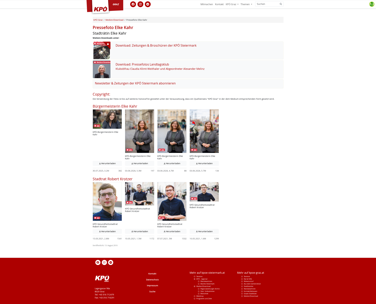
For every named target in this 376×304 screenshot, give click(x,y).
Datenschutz (152, 279)
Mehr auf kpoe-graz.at (250, 272)
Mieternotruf (249, 281)
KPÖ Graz (231, 4)
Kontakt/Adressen (250, 291)
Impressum (152, 285)
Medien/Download (203, 286)
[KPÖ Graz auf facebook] (133, 4)
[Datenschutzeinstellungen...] (371, 4)
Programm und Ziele (204, 298)
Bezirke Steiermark (207, 284)
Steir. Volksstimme (207, 291)
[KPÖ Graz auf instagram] (140, 4)
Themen (245, 4)
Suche (152, 291)
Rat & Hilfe (248, 279)
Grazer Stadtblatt (250, 293)
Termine (199, 276)
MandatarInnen (250, 289)
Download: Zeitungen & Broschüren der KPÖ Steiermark (156, 45)
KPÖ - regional (201, 279)
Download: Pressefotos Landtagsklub (142, 64)
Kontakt (219, 4)
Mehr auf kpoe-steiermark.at (207, 272)
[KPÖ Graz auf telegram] (147, 4)
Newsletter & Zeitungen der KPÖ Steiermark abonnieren (135, 83)
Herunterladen (110, 163)
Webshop (200, 296)
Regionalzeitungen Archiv (210, 289)
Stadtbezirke (248, 286)
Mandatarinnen (206, 281)
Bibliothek (204, 293)
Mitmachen (206, 4)
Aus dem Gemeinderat (252, 284)
